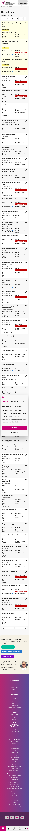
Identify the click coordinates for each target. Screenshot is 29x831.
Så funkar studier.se (22, 3)
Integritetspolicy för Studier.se (14, 707)
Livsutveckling (14, 800)
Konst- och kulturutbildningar (14, 766)
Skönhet (14, 802)
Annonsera (20, 1)
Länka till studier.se (14, 745)
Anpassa (13, 432)
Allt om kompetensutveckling (14, 775)
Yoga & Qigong (14, 797)
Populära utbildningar (14, 684)
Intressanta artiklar (15, 687)
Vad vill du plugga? (7, 647)
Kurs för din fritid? (7, 656)
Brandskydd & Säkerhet (14, 784)
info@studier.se (14, 719)
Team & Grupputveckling (14, 786)
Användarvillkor (14, 705)
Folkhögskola (14, 763)
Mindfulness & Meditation (14, 804)
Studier (14, 747)
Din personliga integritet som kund (14, 709)
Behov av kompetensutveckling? (11, 651)
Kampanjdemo (14, 752)
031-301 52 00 (21, 5)
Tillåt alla (14, 427)
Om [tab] (24, 401)
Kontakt (14, 698)
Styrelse (14, 700)
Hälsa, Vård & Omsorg (14, 781)
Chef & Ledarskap (14, 777)
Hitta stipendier (14, 685)
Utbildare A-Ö (14, 689)
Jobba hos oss (14, 702)
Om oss (14, 696)
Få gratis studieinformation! (14, 770)
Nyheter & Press (14, 703)
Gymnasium (14, 765)
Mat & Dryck (14, 799)
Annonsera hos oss (14, 741)
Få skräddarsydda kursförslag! (14, 806)
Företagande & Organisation (14, 783)
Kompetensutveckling (14, 748)
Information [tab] (14, 401)
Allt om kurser (14, 793)
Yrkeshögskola (14, 759)
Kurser (14, 750)
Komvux (14, 761)
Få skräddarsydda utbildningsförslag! (14, 788)
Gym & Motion (14, 795)
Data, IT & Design (14, 779)
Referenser (14, 743)
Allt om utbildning (14, 682)
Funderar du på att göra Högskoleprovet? (14, 691)
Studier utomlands (14, 768)
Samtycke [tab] (5, 401)
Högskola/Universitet (14, 757)
